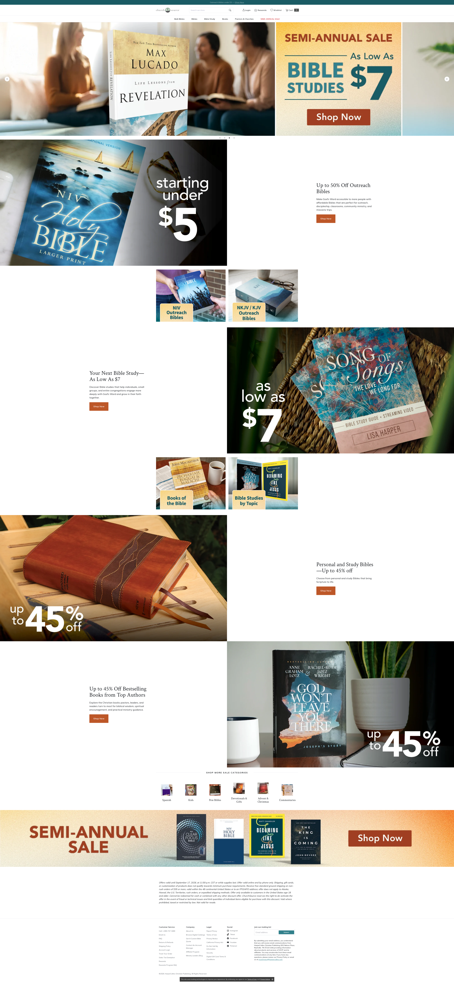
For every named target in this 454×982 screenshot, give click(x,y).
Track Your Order (165, 954)
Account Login (164, 950)
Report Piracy (212, 931)
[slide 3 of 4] (229, 137)
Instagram (234, 931)
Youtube (233, 942)
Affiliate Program (192, 952)
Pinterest (233, 946)
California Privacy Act (215, 942)
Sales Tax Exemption (167, 957)
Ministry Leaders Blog (194, 956)
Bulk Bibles (179, 19)
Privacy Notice (212, 939)
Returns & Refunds (166, 942)
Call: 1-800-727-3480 (167, 931)
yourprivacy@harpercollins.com (270, 959)
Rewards (162, 961)
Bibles (194, 19)
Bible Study (209, 19)
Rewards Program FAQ (168, 965)
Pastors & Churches (244, 19)
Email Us (162, 935)
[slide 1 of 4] (219, 137)
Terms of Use (212, 935)
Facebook (234, 938)
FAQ (160, 939)
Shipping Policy (164, 946)
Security (210, 953)
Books (225, 19)
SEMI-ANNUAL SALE (270, 19)
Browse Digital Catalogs (195, 935)
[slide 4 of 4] (234, 137)
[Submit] (230, 10)
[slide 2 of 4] (224, 137)
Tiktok (232, 934)
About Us (189, 931)
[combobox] (211, 10)
